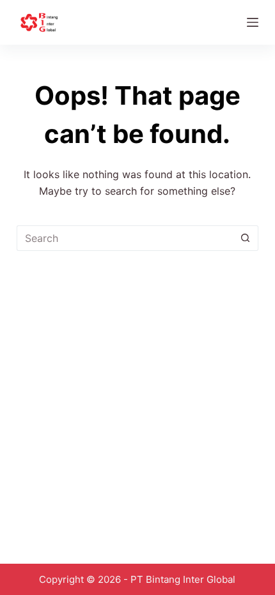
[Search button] (245, 238)
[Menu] (252, 22)
